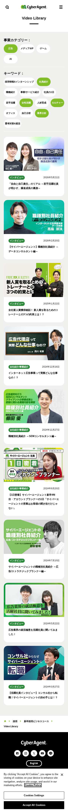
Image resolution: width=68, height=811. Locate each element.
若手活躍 (10, 102)
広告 (10, 48)
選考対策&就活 (12, 123)
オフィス (10, 113)
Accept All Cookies (34, 805)
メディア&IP (27, 48)
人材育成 (41, 102)
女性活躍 (26, 102)
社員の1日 (49, 92)
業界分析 (41, 113)
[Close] (62, 775)
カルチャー (57, 102)
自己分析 (26, 113)
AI (10, 59)
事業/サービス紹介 (30, 92)
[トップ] (5, 721)
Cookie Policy (33, 785)
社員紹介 (43, 81)
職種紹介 (10, 92)
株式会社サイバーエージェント (34, 7)
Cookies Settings (34, 795)
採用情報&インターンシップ (19, 81)
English (34, 763)
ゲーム (43, 48)
